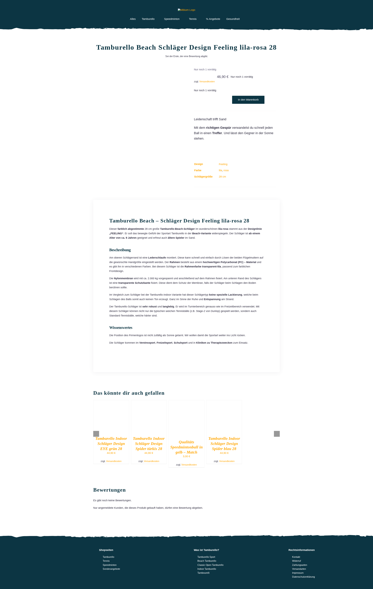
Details (111, 418)
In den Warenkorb (248, 99)
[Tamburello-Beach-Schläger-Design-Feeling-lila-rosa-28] (138, 107)
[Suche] (264, 8)
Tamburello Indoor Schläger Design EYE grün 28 (111, 443)
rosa (226, 170)
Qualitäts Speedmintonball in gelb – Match (186, 447)
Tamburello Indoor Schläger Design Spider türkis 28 (149, 443)
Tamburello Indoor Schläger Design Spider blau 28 (224, 443)
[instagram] (116, 8)
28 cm (222, 176)
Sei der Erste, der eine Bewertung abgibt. (186, 56)
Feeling (223, 164)
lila (220, 170)
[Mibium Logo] (44, 545)
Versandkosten (207, 81)
